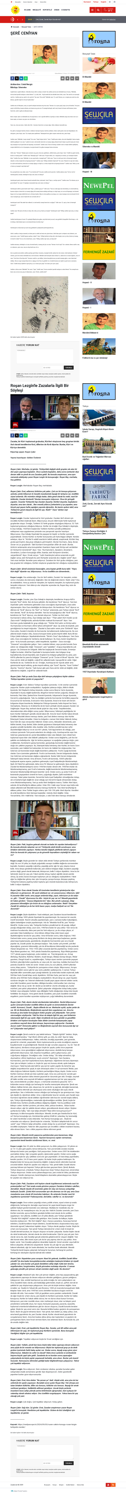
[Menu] (92, 10)
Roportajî (47, 10)
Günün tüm (109, 19)
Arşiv (36, 2)
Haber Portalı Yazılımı (20, 1491)
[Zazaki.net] (15, 10)
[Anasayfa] (11, 2)
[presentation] (17, 19)
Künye (55, 1485)
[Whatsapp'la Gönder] (26, 78)
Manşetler (18, 2)
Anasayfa (16, 27)
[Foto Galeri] (114, 2)
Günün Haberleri (27, 2)
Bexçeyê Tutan (26, 27)
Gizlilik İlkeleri (70, 1485)
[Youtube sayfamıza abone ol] (108, 1485)
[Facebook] (12, 78)
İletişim (61, 1485)
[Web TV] (110, 2)
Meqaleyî (37, 10)
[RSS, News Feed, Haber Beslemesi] (113, 1485)
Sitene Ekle (43, 2)
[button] (67, 78)
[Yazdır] (63, 78)
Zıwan (56, 10)
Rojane (27, 10)
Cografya (65, 10)
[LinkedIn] (21, 78)
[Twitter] (17, 78)
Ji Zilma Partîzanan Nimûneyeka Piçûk (49, 19)
